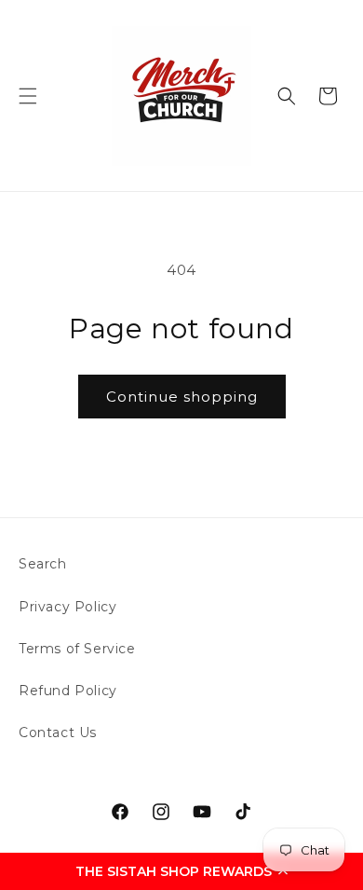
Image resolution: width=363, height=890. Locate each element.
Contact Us (58, 732)
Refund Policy (68, 690)
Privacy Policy (67, 606)
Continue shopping (182, 396)
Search (43, 563)
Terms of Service (77, 648)
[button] (181, 871)
